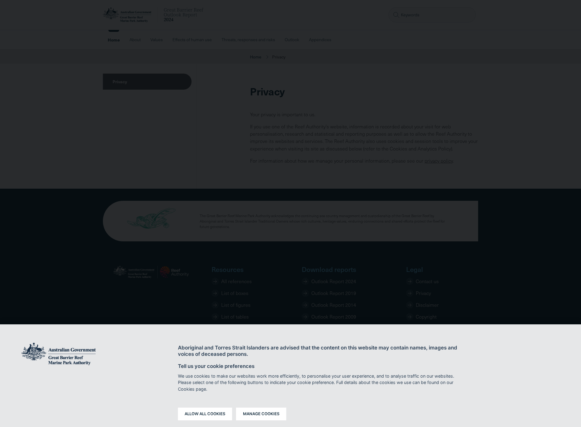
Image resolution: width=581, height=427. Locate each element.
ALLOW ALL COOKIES (205, 413)
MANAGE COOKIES (261, 413)
